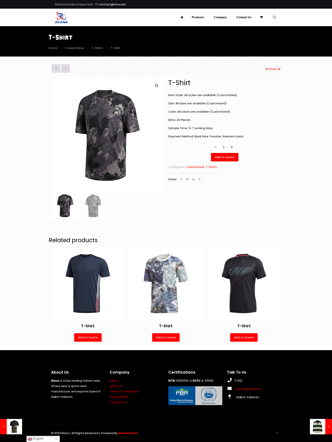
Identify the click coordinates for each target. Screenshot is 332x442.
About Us (116, 386)
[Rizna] (61, 17)
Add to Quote (225, 157)
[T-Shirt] (11, 426)
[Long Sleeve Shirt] (321, 426)
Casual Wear (74, 48)
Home (53, 48)
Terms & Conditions (124, 391)
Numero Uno (128, 433)
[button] (157, 86)
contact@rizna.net (112, 4)
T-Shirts (97, 48)
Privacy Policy (119, 397)
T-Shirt (88, 326)
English (37, 438)
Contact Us (118, 402)
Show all (274, 69)
